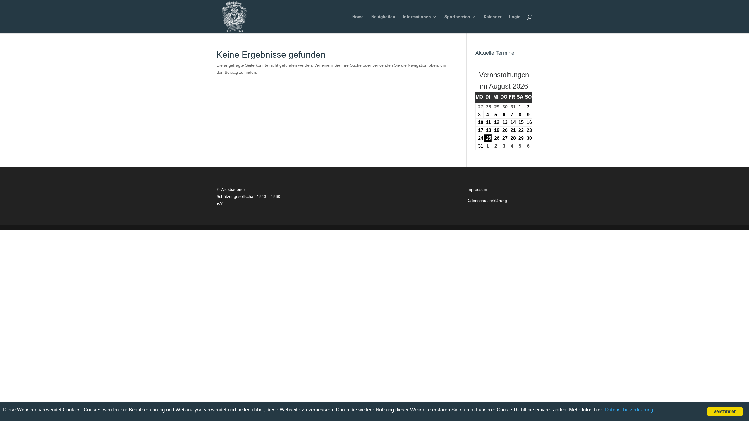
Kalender (492, 17)
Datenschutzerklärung (486, 200)
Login (515, 17)
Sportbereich (457, 17)
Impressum (476, 189)
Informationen (417, 17)
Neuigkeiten (383, 17)
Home (358, 17)
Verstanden (724, 411)
